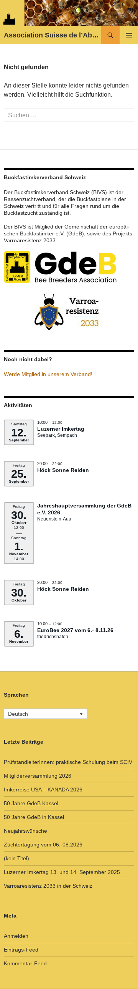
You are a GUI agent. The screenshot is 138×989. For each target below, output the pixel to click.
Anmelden (16, 936)
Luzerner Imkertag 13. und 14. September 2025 (62, 872)
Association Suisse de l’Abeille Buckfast (52, 35)
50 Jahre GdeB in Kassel (34, 817)
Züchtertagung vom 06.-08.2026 (43, 844)
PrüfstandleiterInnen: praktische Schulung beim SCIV (68, 762)
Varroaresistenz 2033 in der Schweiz (48, 886)
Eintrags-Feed (21, 950)
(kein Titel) (16, 858)
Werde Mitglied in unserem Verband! (48, 374)
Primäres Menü (129, 35)
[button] (45, 714)
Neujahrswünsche (25, 831)
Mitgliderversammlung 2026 (37, 776)
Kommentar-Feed (25, 963)
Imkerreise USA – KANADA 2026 (43, 789)
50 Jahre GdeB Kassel (31, 803)
